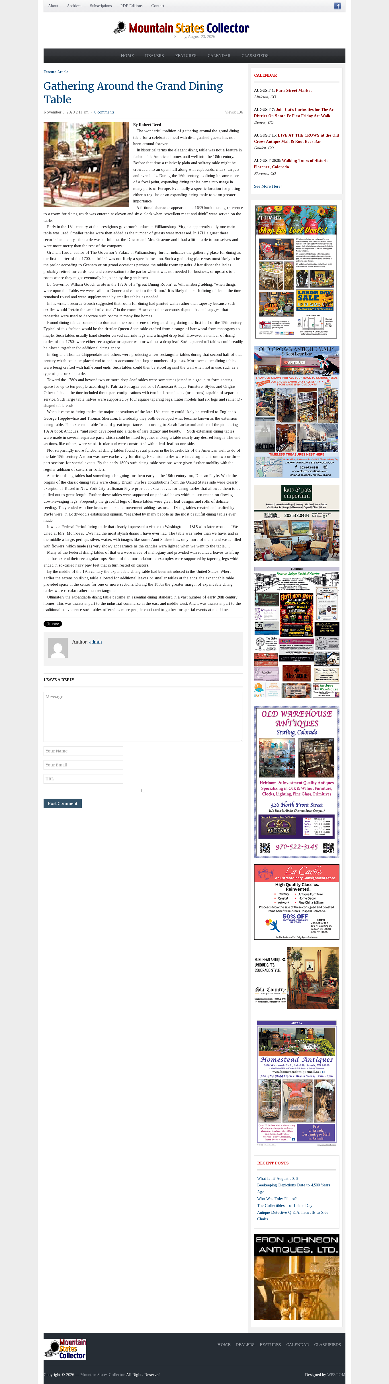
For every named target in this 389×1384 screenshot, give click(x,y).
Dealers (154, 55)
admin (95, 642)
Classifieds (255, 55)
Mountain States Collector (102, 1375)
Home (127, 55)
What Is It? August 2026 (277, 1178)
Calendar (219, 55)
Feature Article (56, 72)
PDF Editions (131, 6)
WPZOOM (336, 1375)
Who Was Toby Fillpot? (277, 1199)
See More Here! (268, 186)
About (53, 6)
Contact (157, 6)
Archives (74, 6)
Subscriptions (101, 6)
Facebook (337, 6)
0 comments (104, 112)
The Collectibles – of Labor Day (284, 1206)
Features (185, 55)
